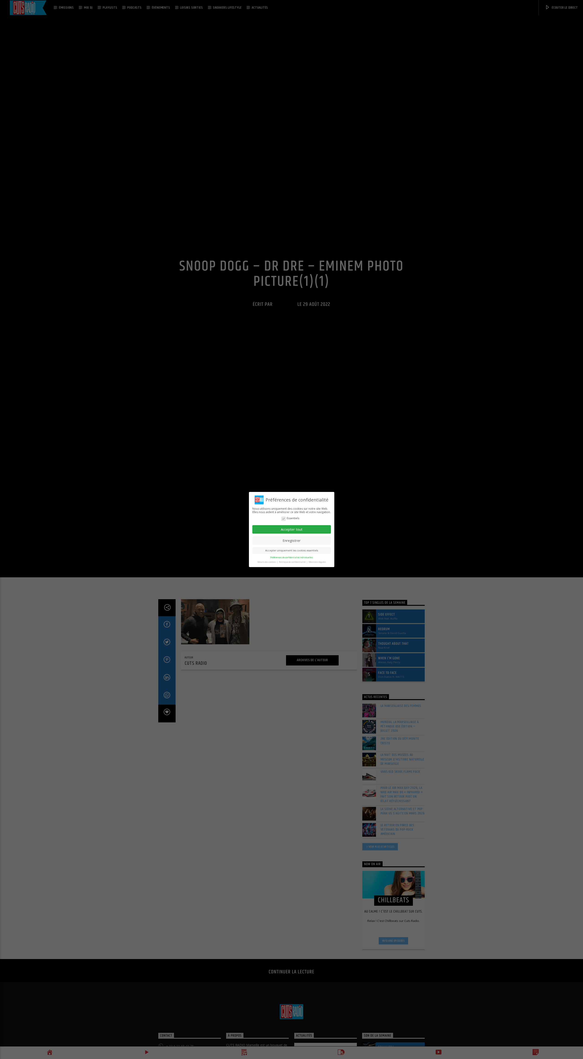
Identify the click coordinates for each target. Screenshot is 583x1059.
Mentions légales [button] (317, 561)
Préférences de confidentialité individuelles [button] (291, 557)
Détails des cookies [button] (266, 561)
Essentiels (293, 518)
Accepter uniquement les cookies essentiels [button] (291, 550)
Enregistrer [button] (292, 540)
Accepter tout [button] (291, 529)
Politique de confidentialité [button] (292, 561)
